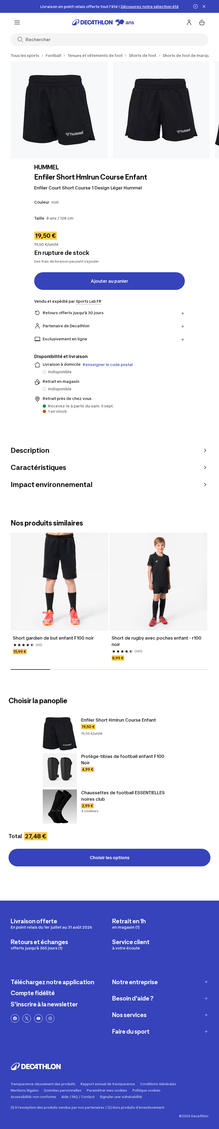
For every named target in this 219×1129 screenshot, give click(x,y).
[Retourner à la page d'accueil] (103, 22)
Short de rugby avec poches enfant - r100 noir (156, 641)
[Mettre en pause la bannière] (195, 6)
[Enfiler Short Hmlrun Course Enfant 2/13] (161, 109)
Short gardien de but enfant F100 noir (53, 638)
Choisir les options (110, 857)
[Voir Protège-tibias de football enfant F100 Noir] (60, 770)
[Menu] (17, 22)
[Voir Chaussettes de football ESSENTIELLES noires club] (60, 806)
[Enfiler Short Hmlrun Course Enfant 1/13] (59, 109)
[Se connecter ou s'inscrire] (189, 22)
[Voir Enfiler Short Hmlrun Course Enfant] (60, 734)
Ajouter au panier (109, 281)
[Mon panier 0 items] (201, 22)
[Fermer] (204, 6)
